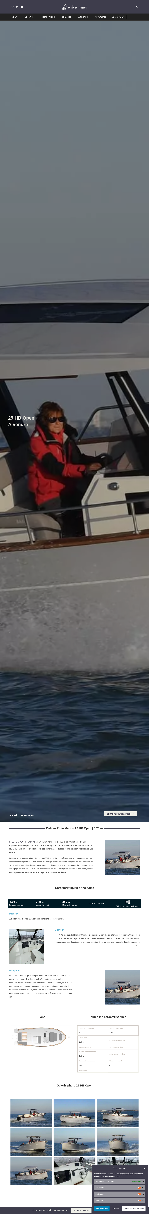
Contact (119, 17)
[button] (144, 1168)
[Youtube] (22, 7)
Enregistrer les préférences (134, 1208)
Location (29, 17)
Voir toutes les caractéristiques (127, 906)
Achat (15, 17)
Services (66, 17)
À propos (83, 17)
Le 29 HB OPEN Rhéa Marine (22, 842)
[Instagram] (17, 7)
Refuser (116, 1208)
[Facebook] (12, 7)
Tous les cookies (102, 1208)
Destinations (48, 17)
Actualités (100, 17)
